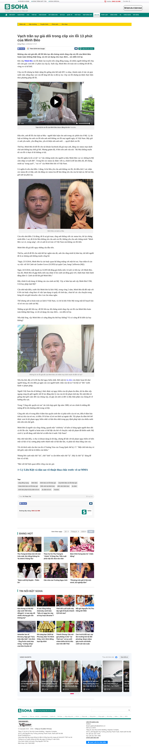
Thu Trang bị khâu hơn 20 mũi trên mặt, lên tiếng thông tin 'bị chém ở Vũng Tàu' (29, 556)
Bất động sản (53, 15)
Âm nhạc (65, 24)
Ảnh (121, 716)
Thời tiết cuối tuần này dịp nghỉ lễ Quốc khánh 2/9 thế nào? (65, 610)
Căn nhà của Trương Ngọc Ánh (55, 580)
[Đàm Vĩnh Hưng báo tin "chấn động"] (82, 544)
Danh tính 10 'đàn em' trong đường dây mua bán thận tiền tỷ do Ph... (91, 683)
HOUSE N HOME (24, 1)
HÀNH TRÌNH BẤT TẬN (40, 1)
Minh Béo (34, 483)
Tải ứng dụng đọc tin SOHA (45, 710)
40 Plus (62, 15)
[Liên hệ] (90, 503)
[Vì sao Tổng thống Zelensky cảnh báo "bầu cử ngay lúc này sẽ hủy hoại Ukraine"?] (46, 600)
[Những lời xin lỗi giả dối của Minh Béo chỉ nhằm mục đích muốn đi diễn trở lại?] (55, 348)
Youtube (73, 127)
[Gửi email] (76, 48)
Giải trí (96, 15)
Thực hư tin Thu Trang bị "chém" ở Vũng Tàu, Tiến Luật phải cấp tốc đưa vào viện (55, 556)
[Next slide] (126, 677)
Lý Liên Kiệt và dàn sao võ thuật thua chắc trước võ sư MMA (54, 469)
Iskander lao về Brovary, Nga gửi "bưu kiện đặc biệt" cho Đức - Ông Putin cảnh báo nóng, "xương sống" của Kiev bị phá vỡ (26, 640)
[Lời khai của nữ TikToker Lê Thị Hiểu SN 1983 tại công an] (29, 676)
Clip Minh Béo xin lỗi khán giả (67, 483)
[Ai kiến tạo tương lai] (132, 8)
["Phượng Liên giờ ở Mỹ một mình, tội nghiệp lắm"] (82, 570)
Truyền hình (44, 24)
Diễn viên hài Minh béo (47, 486)
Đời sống (136, 15)
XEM (91, 531)
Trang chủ (24, 716)
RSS (126, 716)
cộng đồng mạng (23, 483)
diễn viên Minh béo (63, 486)
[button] (72, 693)
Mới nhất (12, 15)
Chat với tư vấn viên (98, 742)
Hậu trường (33, 24)
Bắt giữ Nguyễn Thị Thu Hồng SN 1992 (85, 609)
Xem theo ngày (56, 531)
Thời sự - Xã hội (34, 716)
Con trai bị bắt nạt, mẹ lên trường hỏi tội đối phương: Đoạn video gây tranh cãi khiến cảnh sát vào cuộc (84, 639)
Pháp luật (104, 15)
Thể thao (78, 15)
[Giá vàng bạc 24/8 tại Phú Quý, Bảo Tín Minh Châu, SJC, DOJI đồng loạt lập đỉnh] (46, 626)
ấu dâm (74, 486)
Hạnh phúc (20, 15)
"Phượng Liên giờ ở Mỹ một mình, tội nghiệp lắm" (80, 581)
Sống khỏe (113, 15)
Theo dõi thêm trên (108, 657)
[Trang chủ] (16, 8)
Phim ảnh (55, 24)
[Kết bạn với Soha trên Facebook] (84, 512)
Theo (56, 496)
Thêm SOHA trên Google (37, 48)
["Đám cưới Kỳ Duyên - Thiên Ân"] (29, 570)
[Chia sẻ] (21, 48)
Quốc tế (69, 15)
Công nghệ (127, 15)
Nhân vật (22, 24)
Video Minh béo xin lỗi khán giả (28, 486)
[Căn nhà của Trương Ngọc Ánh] (56, 570)
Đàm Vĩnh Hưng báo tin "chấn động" (81, 555)
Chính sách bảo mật (92, 737)
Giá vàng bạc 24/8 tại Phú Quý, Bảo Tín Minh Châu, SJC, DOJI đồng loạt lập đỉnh (45, 637)
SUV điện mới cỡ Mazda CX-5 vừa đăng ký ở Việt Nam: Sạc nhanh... (112, 683)
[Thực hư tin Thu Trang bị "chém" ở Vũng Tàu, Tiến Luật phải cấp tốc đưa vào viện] (56, 544)
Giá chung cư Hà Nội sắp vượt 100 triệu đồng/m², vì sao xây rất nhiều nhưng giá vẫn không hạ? (26, 613)
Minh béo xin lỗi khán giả (48, 483)
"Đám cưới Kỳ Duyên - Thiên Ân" (28, 581)
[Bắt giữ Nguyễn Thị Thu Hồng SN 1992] (85, 600)
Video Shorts (25, 657)
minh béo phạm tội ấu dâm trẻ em (28, 489)
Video (116, 716)
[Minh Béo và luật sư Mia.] (55, 204)
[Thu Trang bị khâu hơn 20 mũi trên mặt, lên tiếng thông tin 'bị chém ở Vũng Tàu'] (29, 544)
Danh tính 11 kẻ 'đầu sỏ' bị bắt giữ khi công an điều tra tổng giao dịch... (50, 683)
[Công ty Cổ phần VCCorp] (46, 723)
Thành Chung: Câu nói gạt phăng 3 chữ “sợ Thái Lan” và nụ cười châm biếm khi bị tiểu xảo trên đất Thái (65, 639)
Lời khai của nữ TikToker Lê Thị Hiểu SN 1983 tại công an (29, 683)
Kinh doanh (42, 15)
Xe (120, 15)
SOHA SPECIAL (54, 1)
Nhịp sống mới (87, 15)
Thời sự (34, 15)
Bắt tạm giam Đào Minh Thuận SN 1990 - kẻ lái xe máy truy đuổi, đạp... (70, 683)
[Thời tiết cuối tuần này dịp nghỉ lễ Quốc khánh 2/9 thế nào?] (65, 600)
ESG (28, 15)
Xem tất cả (124, 657)
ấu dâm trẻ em (46, 489)
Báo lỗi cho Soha (88, 48)
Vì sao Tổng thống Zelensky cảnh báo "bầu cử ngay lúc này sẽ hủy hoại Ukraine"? (45, 612)
